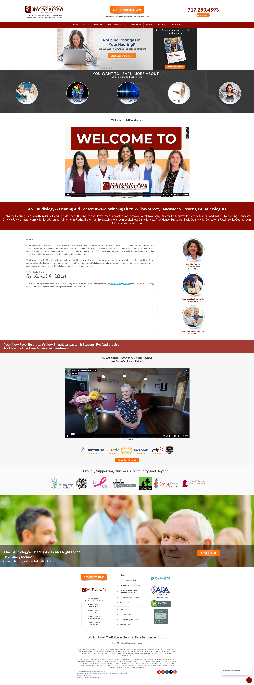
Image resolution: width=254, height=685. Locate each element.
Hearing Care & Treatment (130, 585)
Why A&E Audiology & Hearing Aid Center (129, 591)
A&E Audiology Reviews (129, 597)
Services (98, 25)
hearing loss (108, 263)
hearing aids (150, 260)
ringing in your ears (122, 263)
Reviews (149, 25)
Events (161, 25)
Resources (136, 25)
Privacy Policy (125, 614)
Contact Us (175, 25)
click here (126, 284)
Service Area (125, 625)
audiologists (139, 659)
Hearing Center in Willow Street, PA (94, 617)
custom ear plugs (140, 653)
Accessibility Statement (129, 620)
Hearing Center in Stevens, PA (94, 623)
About (86, 25)
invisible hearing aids (127, 653)
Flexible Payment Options (193, 332)
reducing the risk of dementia (140, 651)
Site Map (123, 609)
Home (75, 25)
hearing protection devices (155, 653)
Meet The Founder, (193, 266)
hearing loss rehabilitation (39, 263)
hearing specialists (163, 659)
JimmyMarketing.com (92, 677)
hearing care (109, 248)
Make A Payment (203, 15)
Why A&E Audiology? (116, 25)
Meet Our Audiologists (129, 580)
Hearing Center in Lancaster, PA (94, 605)
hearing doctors (149, 659)
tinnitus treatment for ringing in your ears (106, 653)
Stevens (139, 643)
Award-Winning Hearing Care (193, 300)
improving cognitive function (160, 651)
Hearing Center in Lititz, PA (94, 611)
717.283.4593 (203, 10)
